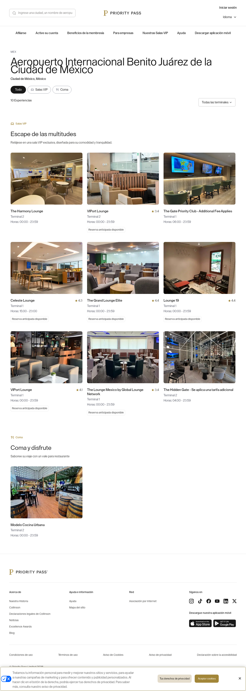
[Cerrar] (240, 678)
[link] (200, 623)
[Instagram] (191, 601)
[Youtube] (217, 601)
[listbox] (230, 17)
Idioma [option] (227, 17)
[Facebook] (208, 601)
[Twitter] (234, 601)
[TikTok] (200, 601)
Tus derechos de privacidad (174, 678)
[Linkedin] (226, 601)
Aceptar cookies (207, 678)
